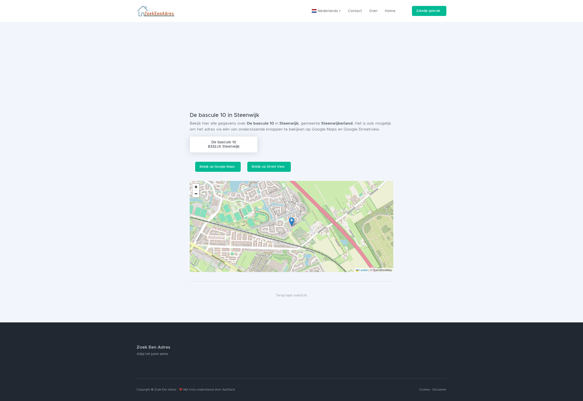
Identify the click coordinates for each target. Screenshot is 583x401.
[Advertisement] (291, 56)
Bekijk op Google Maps (217, 166)
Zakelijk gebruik (428, 11)
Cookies (424, 389)
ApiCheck (228, 389)
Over (373, 11)
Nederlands (327, 11)
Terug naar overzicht (291, 295)
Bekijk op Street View (268, 166)
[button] (291, 221)
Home (390, 11)
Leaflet (363, 270)
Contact (355, 11)
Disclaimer (439, 389)
